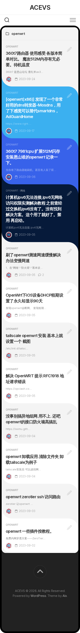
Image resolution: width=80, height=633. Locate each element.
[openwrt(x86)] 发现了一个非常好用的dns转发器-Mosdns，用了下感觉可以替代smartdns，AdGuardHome (34, 108)
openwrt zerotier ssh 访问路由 (33, 496)
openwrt (12, 46)
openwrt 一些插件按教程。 (30, 531)
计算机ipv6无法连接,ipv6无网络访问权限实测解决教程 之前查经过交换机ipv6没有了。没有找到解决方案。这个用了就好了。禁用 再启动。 (34, 209)
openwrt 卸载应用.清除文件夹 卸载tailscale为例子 (35, 459)
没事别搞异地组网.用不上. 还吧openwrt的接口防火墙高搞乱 (33, 419)
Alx (65, 596)
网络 (22, 190)
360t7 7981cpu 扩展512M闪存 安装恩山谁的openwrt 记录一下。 (33, 157)
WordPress (38, 596)
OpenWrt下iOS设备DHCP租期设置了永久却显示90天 (34, 298)
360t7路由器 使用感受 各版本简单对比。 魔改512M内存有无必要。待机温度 (34, 59)
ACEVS (40, 7)
